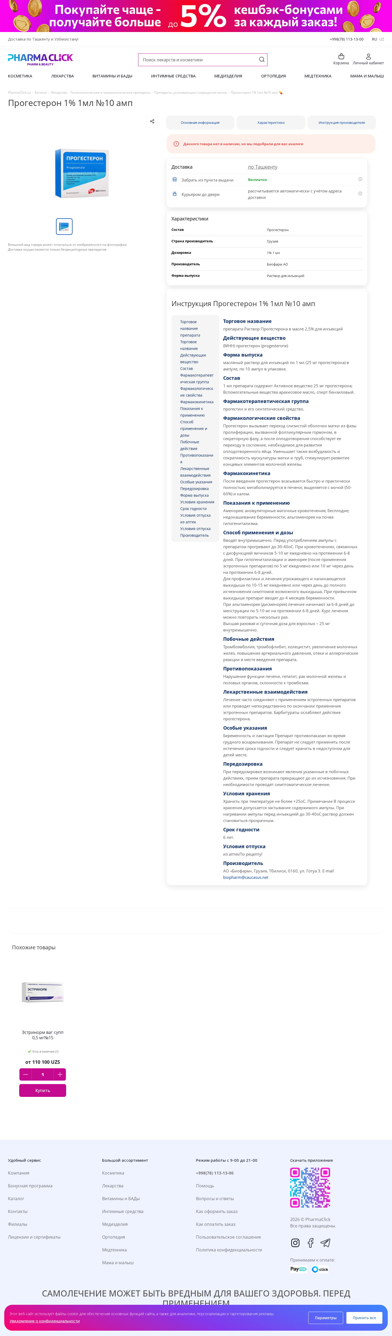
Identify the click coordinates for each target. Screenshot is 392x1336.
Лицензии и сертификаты (34, 1237)
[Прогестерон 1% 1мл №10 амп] (83, 173)
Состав (186, 368)
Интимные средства (122, 1211)
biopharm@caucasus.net (245, 877)
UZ (381, 39)
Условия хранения (197, 501)
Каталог (16, 1198)
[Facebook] (310, 1243)
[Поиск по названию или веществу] (262, 60)
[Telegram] (325, 1243)
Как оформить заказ (217, 1211)
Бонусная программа (30, 1186)
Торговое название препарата (190, 328)
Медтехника (114, 1250)
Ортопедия (113, 1237)
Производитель (194, 535)
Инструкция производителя (342, 122)
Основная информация (200, 122)
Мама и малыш (118, 1263)
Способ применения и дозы (193, 428)
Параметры (326, 1317)
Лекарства (112, 1186)
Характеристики (271, 122)
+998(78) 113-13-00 (346, 39)
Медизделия (115, 1224)
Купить (42, 1090)
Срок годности (193, 508)
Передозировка (194, 488)
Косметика (113, 1173)
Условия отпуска (195, 528)
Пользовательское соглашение (228, 1237)
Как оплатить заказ (215, 1224)
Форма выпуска (194, 495)
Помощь (205, 1186)
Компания (18, 1173)
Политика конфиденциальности (229, 1250)
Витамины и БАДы (121, 1198)
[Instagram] (295, 1243)
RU (374, 39)
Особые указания (196, 481)
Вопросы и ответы (215, 1198)
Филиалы (17, 1224)
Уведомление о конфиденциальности (45, 1320)
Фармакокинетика (197, 401)
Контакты (17, 1211)
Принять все (364, 1317)
